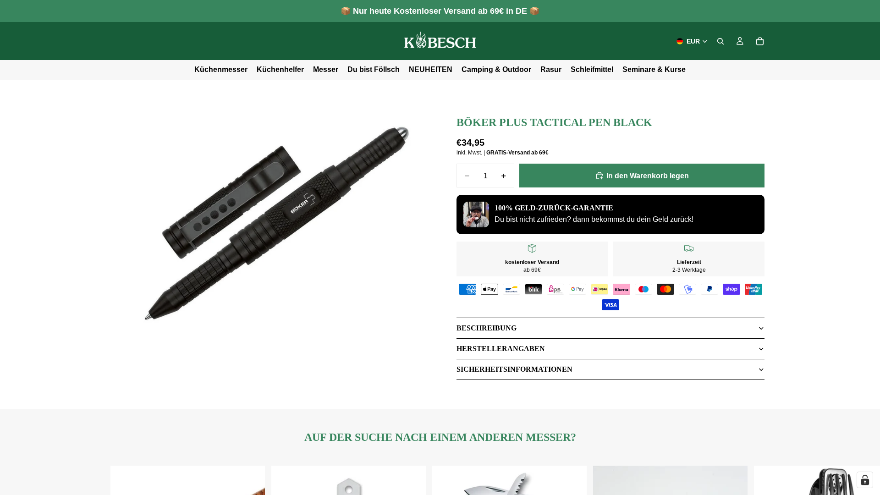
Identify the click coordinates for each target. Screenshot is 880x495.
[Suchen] (720, 41)
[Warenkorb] (760, 41)
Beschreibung (486, 328)
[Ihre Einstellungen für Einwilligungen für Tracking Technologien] (865, 480)
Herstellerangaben (500, 348)
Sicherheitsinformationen (514, 369)
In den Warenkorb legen (647, 176)
